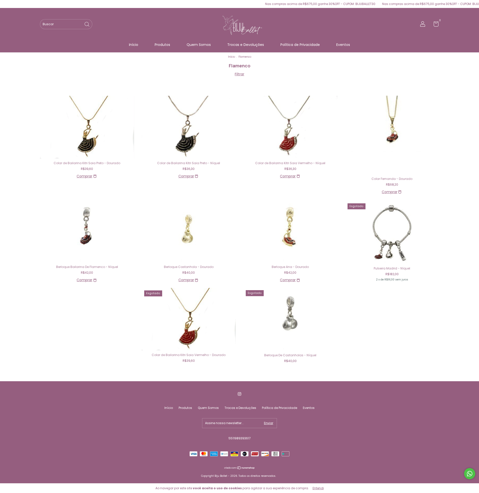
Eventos (343, 44)
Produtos (162, 44)
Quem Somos (199, 44)
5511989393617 (240, 438)
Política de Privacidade (300, 44)
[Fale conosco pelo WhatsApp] (469, 473)
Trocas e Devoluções (245, 44)
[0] (434, 25)
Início (133, 44)
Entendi (318, 488)
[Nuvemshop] (239, 468)
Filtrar (239, 74)
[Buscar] (87, 24)
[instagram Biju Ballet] (239, 394)
